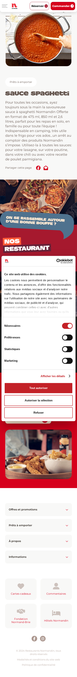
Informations (17, 557)
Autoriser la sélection (39, 400)
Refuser (38, 412)
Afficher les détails (53, 376)
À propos (15, 541)
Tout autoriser (38, 388)
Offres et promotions (23, 509)
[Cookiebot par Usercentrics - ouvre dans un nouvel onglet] (56, 261)
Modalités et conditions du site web (38, 659)
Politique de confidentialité (38, 664)
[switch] (67, 337)
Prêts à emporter (21, 82)
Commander (61, 6)
